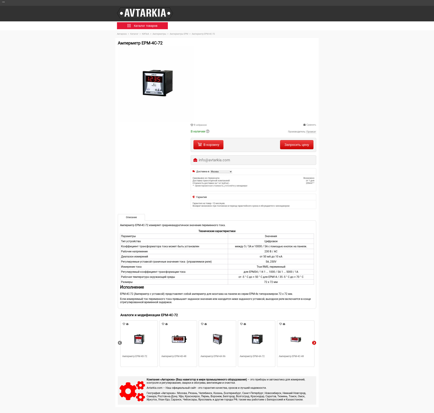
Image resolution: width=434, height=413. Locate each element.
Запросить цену (296, 145)
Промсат (311, 131)
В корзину (211, 145)
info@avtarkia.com (214, 160)
